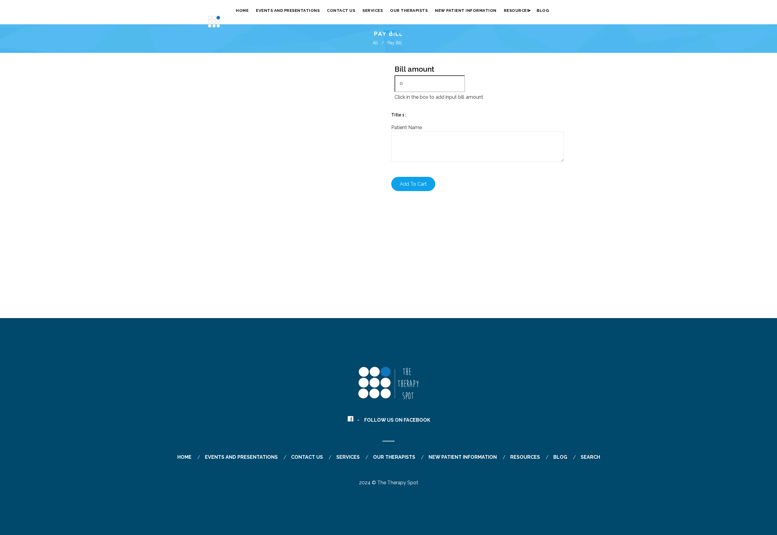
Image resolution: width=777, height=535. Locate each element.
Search (590, 457)
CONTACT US (307, 457)
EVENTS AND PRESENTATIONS (241, 457)
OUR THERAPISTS (394, 457)
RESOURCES (525, 457)
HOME (184, 457)
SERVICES (348, 457)
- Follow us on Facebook (393, 420)
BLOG (560, 457)
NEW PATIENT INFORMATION (463, 457)
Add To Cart (413, 184)
